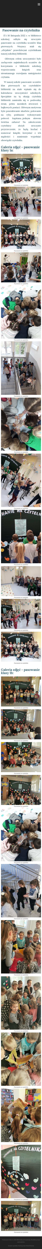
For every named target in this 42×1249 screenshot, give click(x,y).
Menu (39, 4)
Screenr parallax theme (15, 1246)
